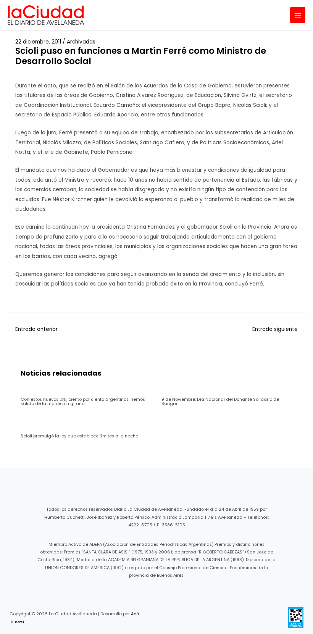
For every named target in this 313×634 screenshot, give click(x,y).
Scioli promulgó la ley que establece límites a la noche (79, 436)
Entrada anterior (33, 329)
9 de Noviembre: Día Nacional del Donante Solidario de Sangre (220, 402)
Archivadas (81, 41)
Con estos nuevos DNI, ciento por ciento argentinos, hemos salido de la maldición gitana (83, 402)
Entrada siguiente (278, 329)
